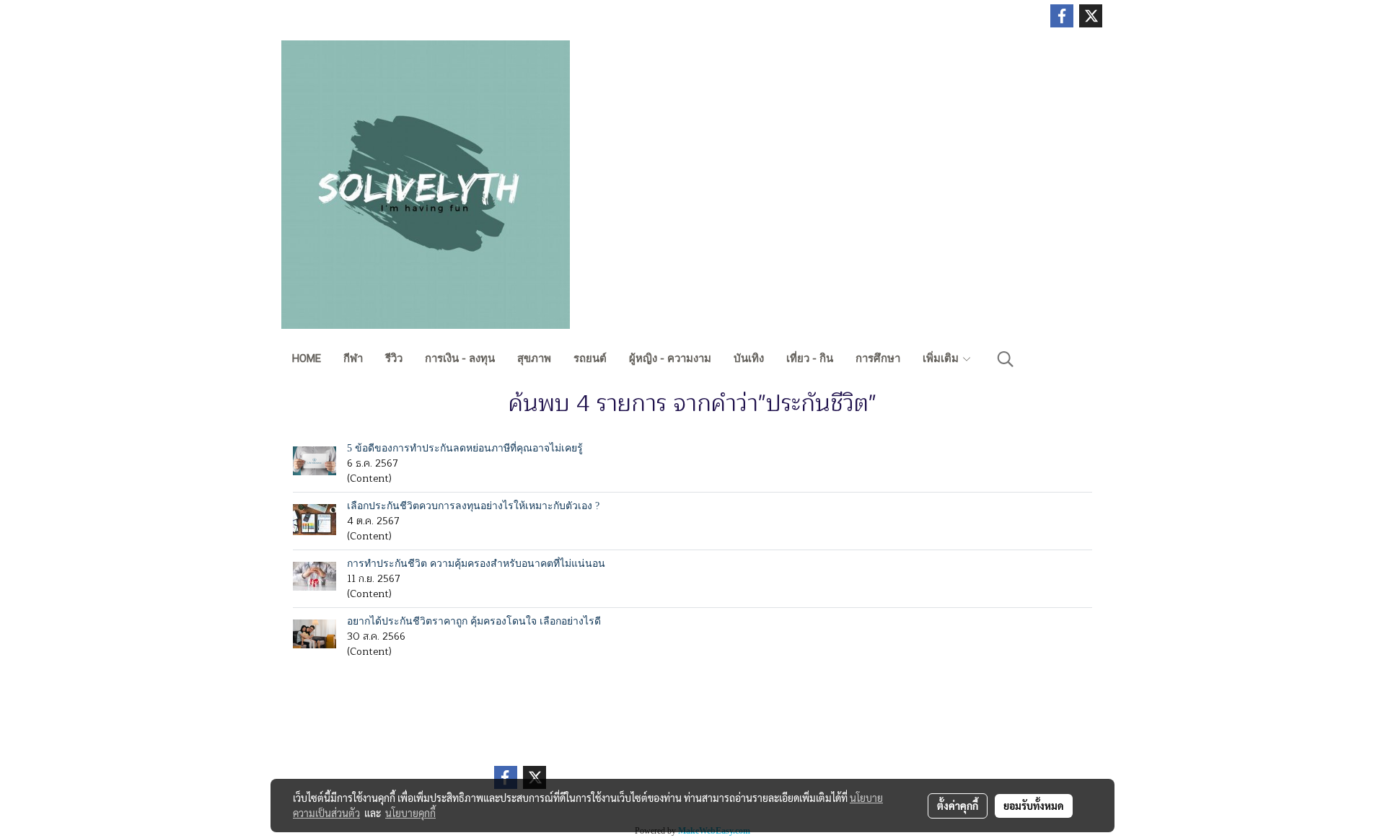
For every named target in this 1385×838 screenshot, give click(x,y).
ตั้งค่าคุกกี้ (957, 805)
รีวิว (394, 358)
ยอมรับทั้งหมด (1033, 805)
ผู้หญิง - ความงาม (670, 358)
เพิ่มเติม (942, 358)
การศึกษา (878, 358)
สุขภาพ (534, 358)
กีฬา (353, 358)
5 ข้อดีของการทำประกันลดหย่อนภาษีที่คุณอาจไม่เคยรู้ (465, 448)
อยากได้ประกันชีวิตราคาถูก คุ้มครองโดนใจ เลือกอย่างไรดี (474, 621)
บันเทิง (749, 358)
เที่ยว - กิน (809, 358)
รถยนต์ (590, 358)
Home (306, 358)
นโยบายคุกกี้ (410, 812)
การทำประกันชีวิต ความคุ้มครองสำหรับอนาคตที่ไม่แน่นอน (476, 563)
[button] (1005, 359)
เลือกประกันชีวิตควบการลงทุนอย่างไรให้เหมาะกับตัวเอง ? (473, 505)
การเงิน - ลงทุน (460, 358)
